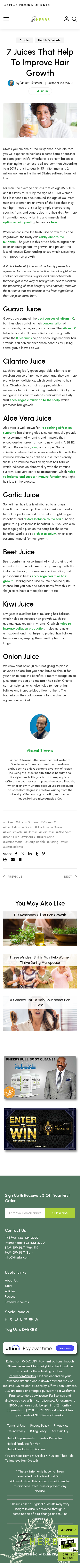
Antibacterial (14, 842)
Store (8, 1286)
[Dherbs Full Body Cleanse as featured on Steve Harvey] (40, 1077)
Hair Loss (43, 827)
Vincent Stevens (31, 83)
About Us (11, 1280)
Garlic (28, 827)
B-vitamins (24, 338)
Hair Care (47, 832)
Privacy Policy (39, 1425)
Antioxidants (14, 847)
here (54, 222)
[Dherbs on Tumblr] (21, 1319)
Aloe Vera (64, 832)
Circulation (12, 827)
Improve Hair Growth (23, 1461)
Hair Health (46, 837)
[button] (40, 91)
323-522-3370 (34, 1243)
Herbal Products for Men (23, 1444)
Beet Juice (12, 837)
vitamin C (69, 328)
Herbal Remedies (51, 1438)
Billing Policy (38, 1431)
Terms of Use (16, 1425)
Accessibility (59, 1431)
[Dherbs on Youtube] (31, 1319)
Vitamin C (49, 822)
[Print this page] (5, 859)
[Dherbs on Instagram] (16, 1319)
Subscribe (60, 1213)
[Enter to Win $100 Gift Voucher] (40, 1129)
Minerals (29, 837)
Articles (24, 40)
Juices (9, 822)
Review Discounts (17, 1302)
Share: (7, 854)
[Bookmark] (20, 859)
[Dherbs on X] (11, 1319)
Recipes (10, 1296)
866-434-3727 (28, 1238)
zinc (35, 447)
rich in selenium (45, 534)
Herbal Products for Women (26, 1449)
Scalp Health (36, 842)
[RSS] (36, 1319)
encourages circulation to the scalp (35, 400)
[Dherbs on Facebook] (6, 1319)
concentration (52, 323)
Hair (20, 822)
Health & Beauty (49, 40)
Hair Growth (13, 832)
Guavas (32, 822)
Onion (58, 827)
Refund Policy (16, 1431)
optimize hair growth (18, 222)
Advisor (68, 1530)
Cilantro (31, 832)
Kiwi (65, 842)
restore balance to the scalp (43, 519)
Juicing (53, 842)
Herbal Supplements (21, 1438)
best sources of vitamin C (56, 318)
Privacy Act (62, 1425)
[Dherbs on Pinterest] (25, 1319)
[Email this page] (13, 859)
